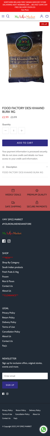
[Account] (41, 16)
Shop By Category (10, 262)
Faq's (4, 345)
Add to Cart (25, 143)
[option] (25, 63)
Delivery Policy (9, 322)
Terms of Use (8, 327)
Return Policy (8, 317)
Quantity (6, 124)
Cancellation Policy (11, 331)
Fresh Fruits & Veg (10, 272)
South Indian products (12, 267)
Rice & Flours (8, 281)
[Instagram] (9, 241)
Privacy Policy (8, 312)
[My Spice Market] (25, 16)
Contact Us (7, 286)
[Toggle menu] (3, 16)
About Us (6, 290)
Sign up (10, 385)
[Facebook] (3, 241)
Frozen (5, 276)
